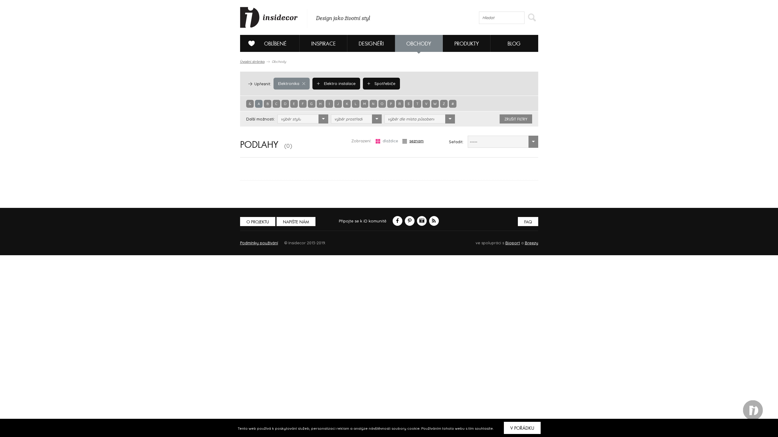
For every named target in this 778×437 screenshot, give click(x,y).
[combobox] (302, 119)
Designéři (371, 44)
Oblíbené (275, 44)
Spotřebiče (384, 83)
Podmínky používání (259, 242)
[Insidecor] (269, 17)
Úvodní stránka (252, 61)
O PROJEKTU (257, 222)
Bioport (512, 242)
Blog (514, 44)
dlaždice (390, 140)
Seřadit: (456, 141)
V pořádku (522, 428)
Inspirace (323, 44)
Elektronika (288, 83)
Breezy (531, 242)
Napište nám (296, 222)
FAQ (528, 222)
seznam (416, 140)
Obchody (418, 44)
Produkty (466, 44)
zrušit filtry (515, 119)
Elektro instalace (339, 83)
